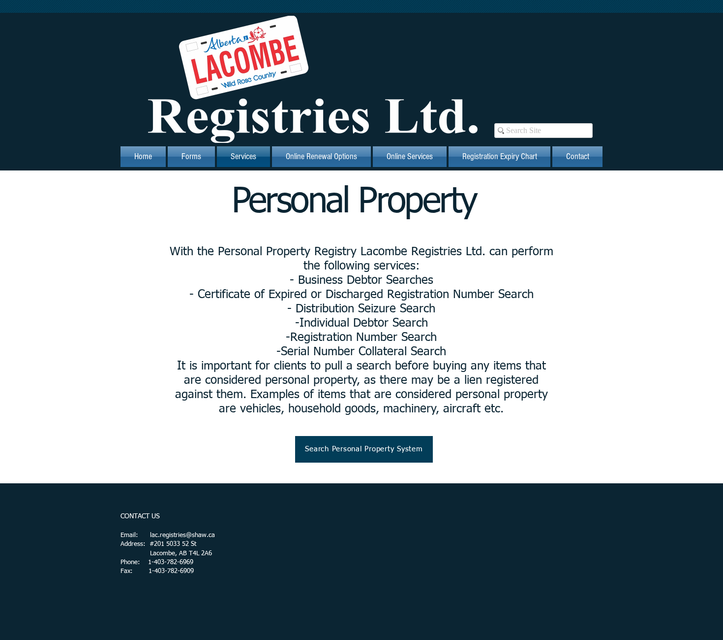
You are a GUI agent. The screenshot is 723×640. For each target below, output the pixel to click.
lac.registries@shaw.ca (182, 535)
